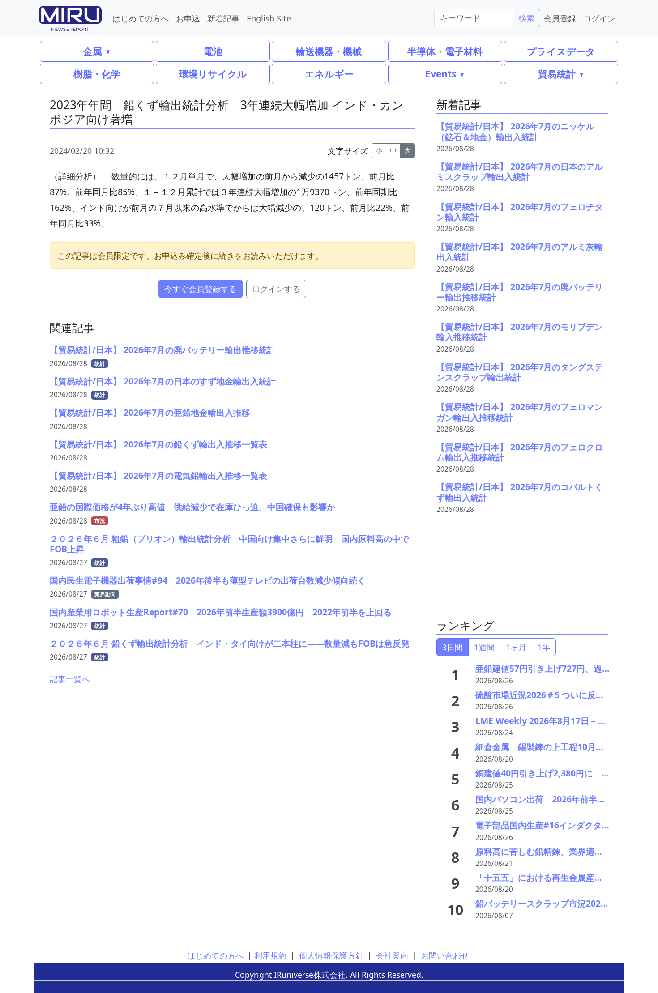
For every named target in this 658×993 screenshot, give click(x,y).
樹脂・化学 (96, 73)
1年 (544, 647)
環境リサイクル (213, 73)
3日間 (452, 647)
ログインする (276, 288)
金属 (92, 51)
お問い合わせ (445, 955)
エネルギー (329, 73)
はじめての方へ (140, 18)
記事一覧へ (70, 678)
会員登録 (560, 18)
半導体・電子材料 (445, 51)
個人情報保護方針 (331, 955)
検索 (526, 18)
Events (440, 73)
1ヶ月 (516, 647)
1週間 (484, 647)
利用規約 (270, 955)
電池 (213, 51)
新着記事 (223, 18)
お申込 (188, 18)
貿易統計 (557, 73)
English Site (269, 18)
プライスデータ (561, 51)
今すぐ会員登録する (200, 288)
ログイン (599, 18)
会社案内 (392, 955)
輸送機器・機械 (329, 51)
